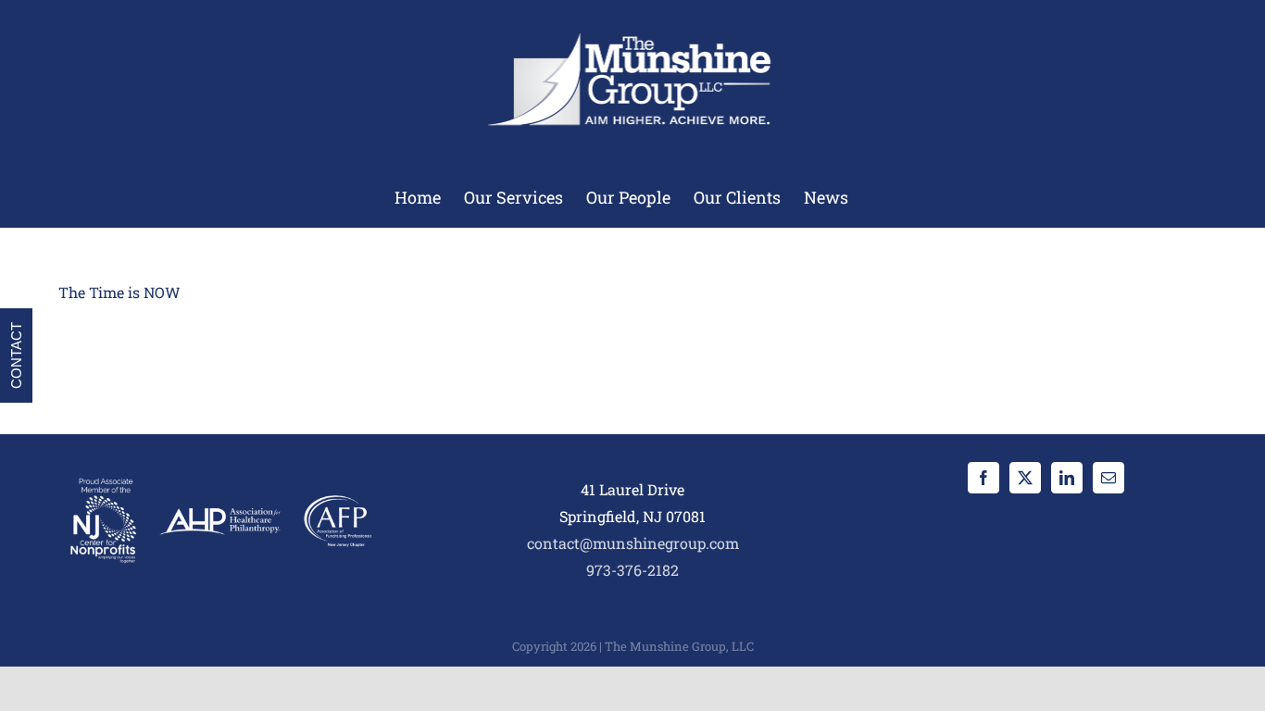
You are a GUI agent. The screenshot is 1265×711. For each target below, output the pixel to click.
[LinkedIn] (1067, 477)
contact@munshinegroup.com (633, 543)
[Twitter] (1025, 477)
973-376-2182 (632, 570)
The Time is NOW (119, 292)
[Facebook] (983, 477)
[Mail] (1108, 477)
